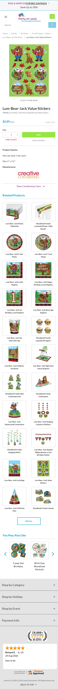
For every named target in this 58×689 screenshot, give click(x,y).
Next (52, 554)
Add (38, 135)
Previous (5, 554)
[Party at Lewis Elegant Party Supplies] (29, 16)
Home (5, 33)
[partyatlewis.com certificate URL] (29, 672)
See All (28, 521)
